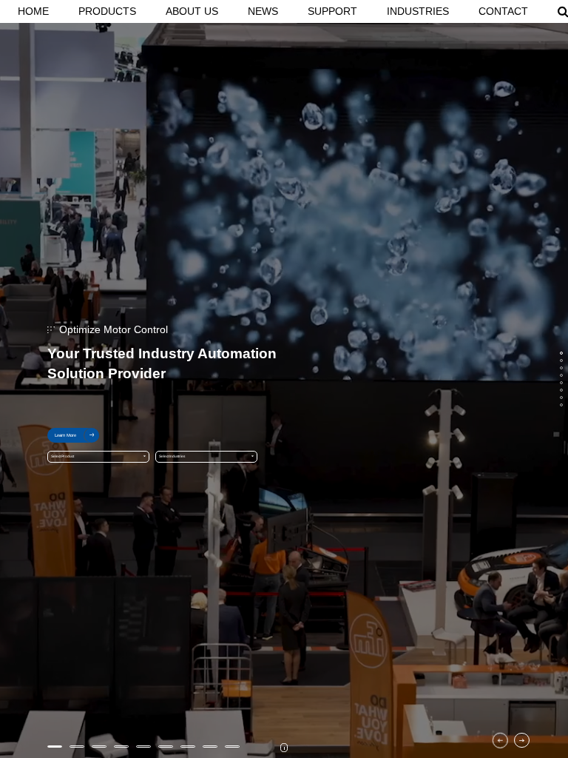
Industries (418, 11)
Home (33, 11)
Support (332, 11)
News (263, 11)
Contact (503, 11)
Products (107, 11)
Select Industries (172, 456)
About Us (192, 11)
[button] (500, 740)
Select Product (62, 456)
